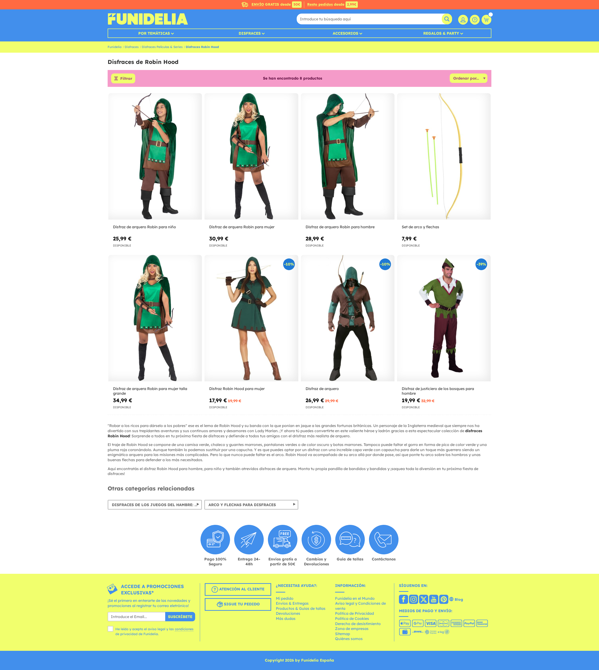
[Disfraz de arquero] (347, 318)
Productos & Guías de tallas (300, 608)
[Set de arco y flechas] (444, 156)
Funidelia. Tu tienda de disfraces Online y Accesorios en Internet (148, 19)
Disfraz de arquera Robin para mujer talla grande (150, 391)
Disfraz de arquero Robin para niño (144, 227)
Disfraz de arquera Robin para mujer (241, 227)
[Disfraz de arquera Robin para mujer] (251, 156)
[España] (403, 600)
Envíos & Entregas (292, 603)
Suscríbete (180, 616)
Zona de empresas (352, 628)
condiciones (184, 629)
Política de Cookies (352, 618)
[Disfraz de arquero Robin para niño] (155, 156)
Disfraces (250, 33)
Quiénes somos (349, 638)
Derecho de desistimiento (358, 623)
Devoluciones (288, 613)
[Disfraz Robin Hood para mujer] (251, 318)
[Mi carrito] (486, 20)
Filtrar (126, 78)
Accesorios (345, 33)
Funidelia (114, 47)
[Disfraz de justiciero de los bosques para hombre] (444, 318)
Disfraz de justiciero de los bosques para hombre (438, 391)
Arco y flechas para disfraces (242, 504)
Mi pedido (284, 598)
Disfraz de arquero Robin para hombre (340, 227)
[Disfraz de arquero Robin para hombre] (347, 156)
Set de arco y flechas (420, 227)
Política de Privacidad (354, 613)
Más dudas (286, 618)
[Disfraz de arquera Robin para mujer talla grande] (155, 318)
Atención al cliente (241, 589)
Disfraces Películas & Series (162, 47)
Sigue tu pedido (241, 604)
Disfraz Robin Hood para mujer (237, 388)
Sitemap (342, 633)
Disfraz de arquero (322, 388)
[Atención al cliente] (475, 20)
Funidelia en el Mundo (355, 598)
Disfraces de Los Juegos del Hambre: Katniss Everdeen (157, 504)
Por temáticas (154, 33)
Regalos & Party (441, 33)
